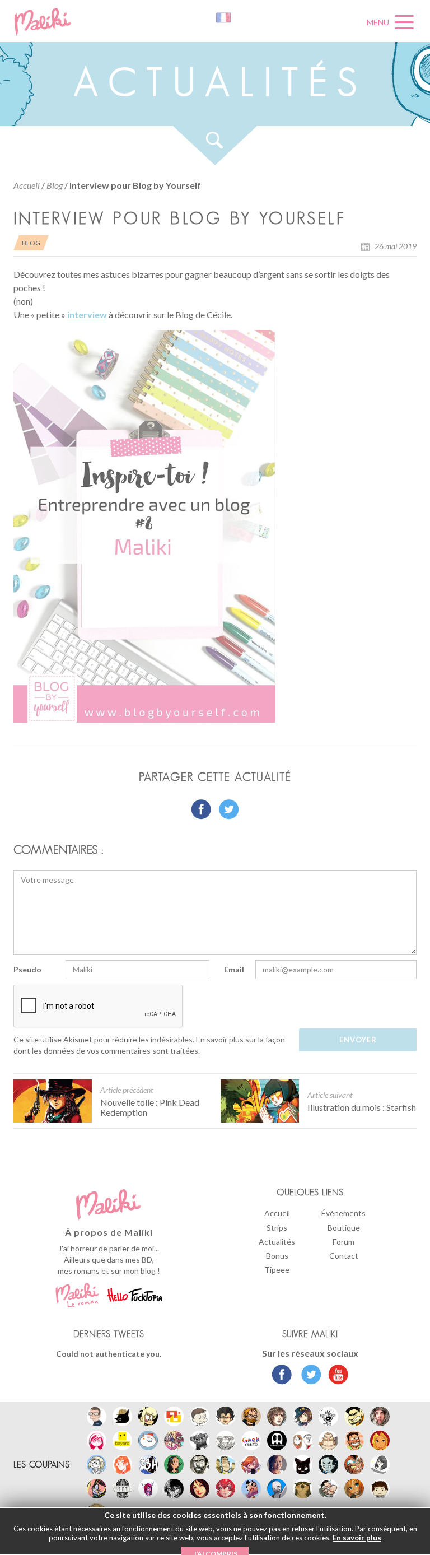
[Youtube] (335, 1375)
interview (87, 314)
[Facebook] (282, 1375)
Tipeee (276, 1269)
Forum (343, 1241)
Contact (343, 1255)
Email (234, 969)
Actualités (277, 1241)
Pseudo (27, 969)
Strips (277, 1227)
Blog (54, 185)
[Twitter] (308, 1375)
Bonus (277, 1255)
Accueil (26, 185)
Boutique (344, 1227)
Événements (343, 1213)
